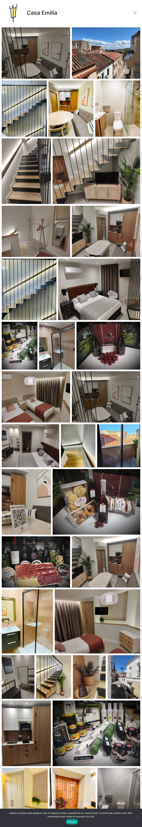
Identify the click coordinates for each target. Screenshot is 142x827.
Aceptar (72, 821)
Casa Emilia (42, 12)
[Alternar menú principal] (135, 12)
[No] (137, 818)
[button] (36, 53)
